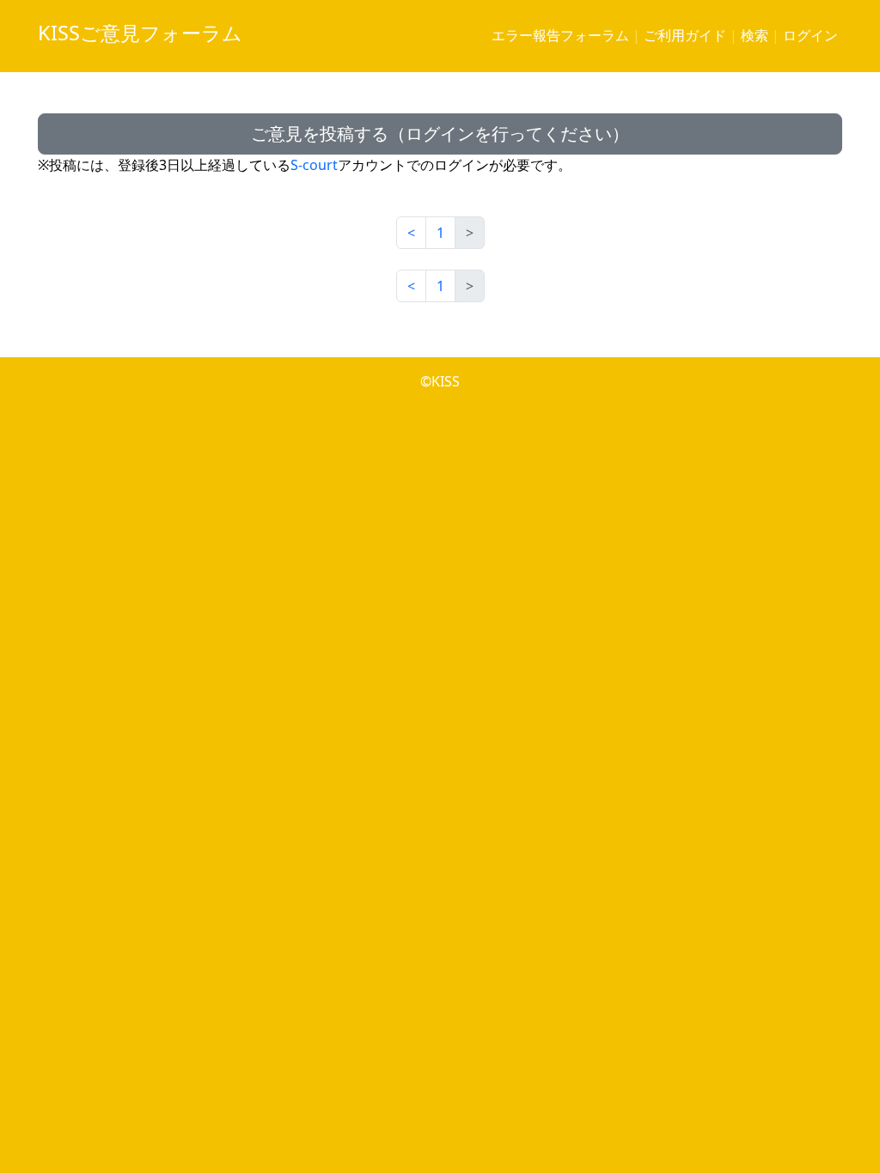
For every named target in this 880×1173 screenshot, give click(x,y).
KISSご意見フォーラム (140, 32)
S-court (314, 164)
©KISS (440, 381)
